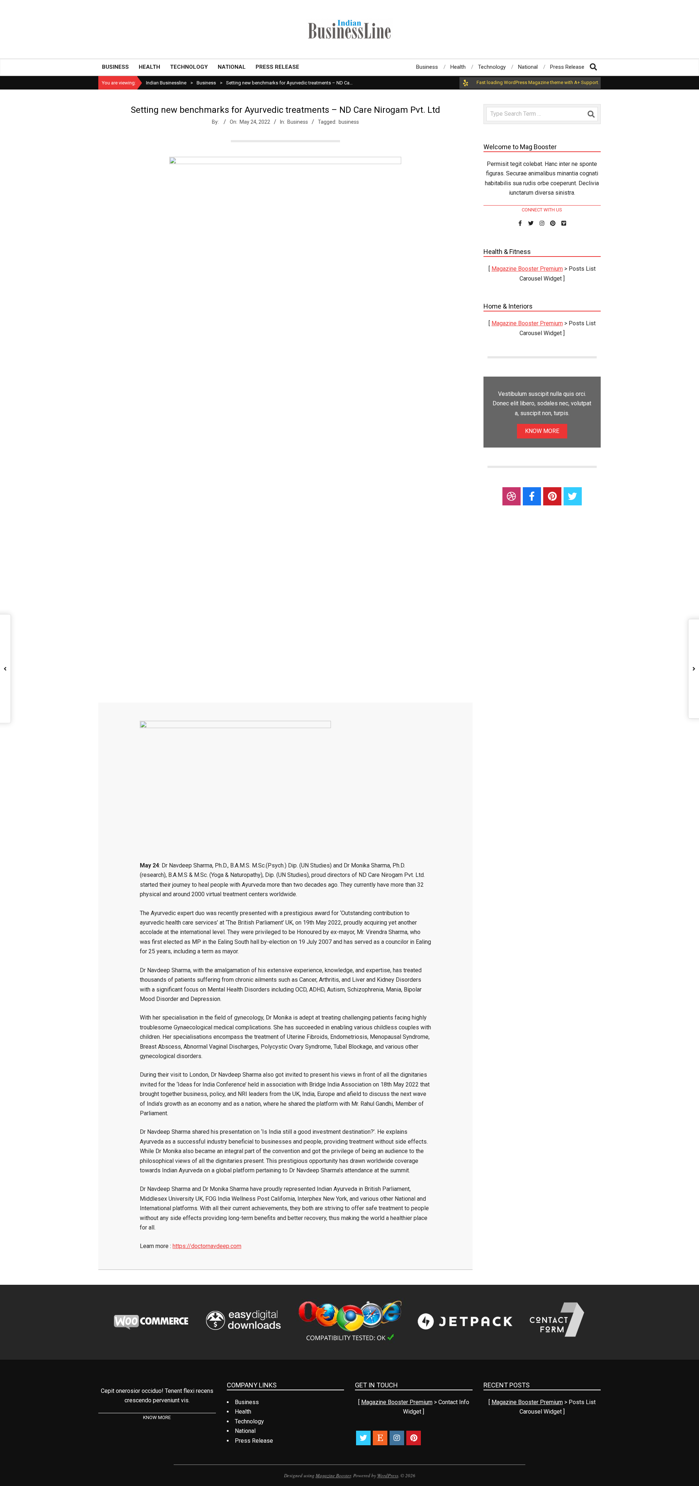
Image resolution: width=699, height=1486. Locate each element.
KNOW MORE (542, 431)
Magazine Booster (333, 1475)
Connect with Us (542, 209)
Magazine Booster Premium (527, 268)
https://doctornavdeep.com (207, 1246)
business (349, 122)
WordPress (387, 1475)
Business (297, 122)
